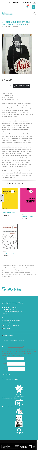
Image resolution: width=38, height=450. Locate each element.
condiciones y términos (15, 347)
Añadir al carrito (22, 85)
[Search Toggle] (34, 13)
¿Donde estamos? (8, 335)
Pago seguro (27, 2)
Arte (4, 211)
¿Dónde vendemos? (13, 2)
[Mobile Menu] (33, 7)
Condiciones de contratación (11, 325)
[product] (10, 198)
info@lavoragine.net (16, 311)
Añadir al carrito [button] (12, 191)
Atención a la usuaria (9, 332)
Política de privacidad (9, 322)
